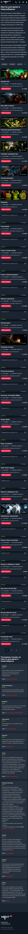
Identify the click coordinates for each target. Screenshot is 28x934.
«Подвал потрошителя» (8, 828)
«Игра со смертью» (11, 728)
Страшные (4, 64)
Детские (20, 64)
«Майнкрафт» (9, 876)
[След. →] (21, 650)
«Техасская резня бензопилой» (14, 712)
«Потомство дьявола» (11, 776)
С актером (12, 64)
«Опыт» (8, 900)
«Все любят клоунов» (11, 679)
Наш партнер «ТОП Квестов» (7, 929)
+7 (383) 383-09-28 (5, 924)
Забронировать (6, 88)
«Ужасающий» (9, 746)
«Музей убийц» (10, 853)
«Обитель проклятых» (12, 695)
